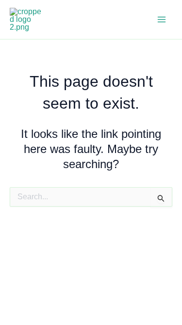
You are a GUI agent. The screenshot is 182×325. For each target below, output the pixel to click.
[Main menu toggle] (161, 19)
